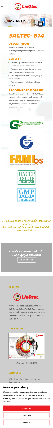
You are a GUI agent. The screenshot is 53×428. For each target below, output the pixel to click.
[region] (26, 405)
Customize (26, 415)
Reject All (26, 422)
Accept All (26, 408)
